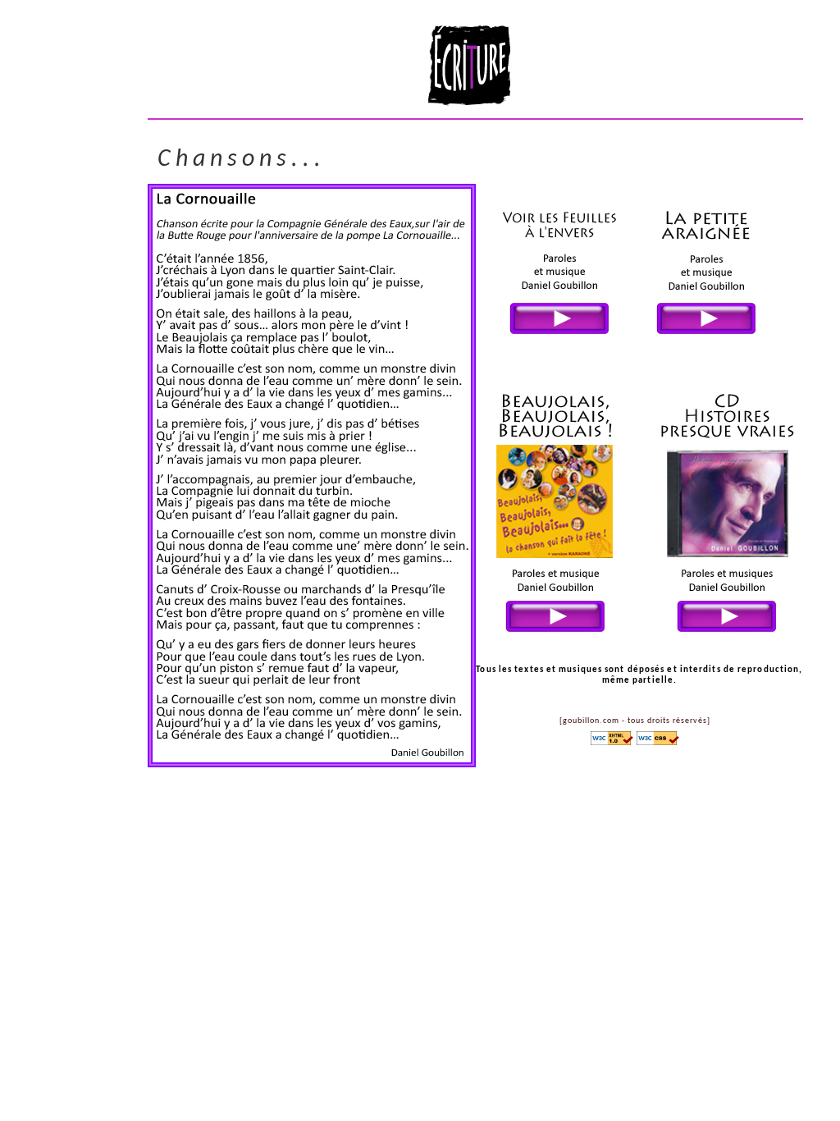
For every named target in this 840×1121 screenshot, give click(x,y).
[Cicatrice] (707, 341)
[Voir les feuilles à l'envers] (573, 341)
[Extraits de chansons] (727, 638)
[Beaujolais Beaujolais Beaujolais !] (569, 638)
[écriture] (469, 103)
